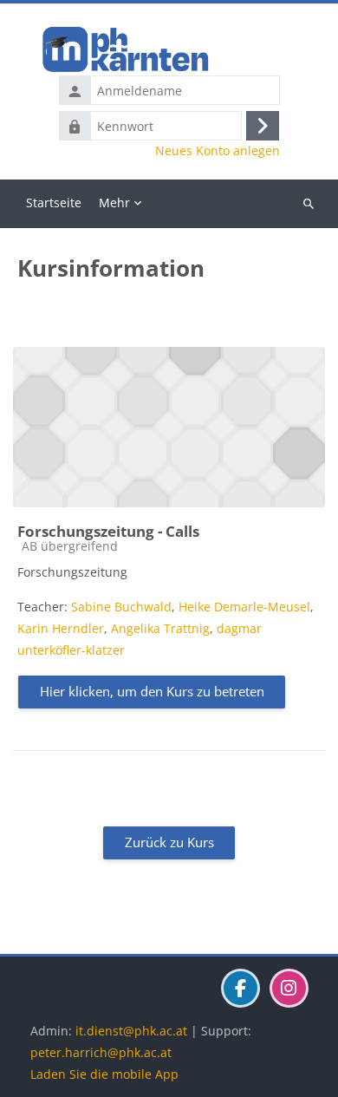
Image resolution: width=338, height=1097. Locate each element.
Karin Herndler (60, 628)
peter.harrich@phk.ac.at (101, 1052)
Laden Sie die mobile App (104, 1074)
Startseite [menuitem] (53, 202)
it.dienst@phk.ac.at (131, 1030)
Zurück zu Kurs (169, 842)
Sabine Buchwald (121, 606)
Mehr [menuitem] (114, 202)
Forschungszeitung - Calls (108, 531)
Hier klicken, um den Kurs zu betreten (152, 691)
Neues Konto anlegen (217, 151)
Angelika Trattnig (160, 628)
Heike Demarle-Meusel (244, 606)
